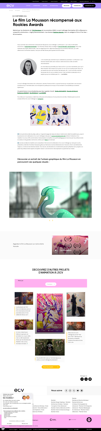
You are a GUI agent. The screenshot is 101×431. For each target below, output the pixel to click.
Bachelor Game (55, 411)
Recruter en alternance (84, 1)
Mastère (74, 398)
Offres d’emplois (74, 1)
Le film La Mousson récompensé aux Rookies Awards (31, 10)
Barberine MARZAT (23, 93)
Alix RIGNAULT (34, 93)
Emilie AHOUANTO (60, 91)
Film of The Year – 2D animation (66, 46)
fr (92, 1)
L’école (28, 5)
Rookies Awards (58, 32)
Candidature (77, 5)
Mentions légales (13, 429)
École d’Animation (42, 407)
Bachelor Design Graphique (58, 402)
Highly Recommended (31, 46)
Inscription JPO (89, 5)
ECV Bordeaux (36, 30)
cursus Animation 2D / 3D (58, 136)
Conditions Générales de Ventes (40, 429)
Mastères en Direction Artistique (80, 400)
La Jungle (76, 429)
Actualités (17, 10)
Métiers (45, 5)
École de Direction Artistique (37, 406)
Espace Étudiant (36, 1)
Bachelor (53, 400)
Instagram (40, 98)
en (94, 1)
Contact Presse (53, 429)
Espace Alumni (45, 1)
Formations (36, 5)
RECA (46, 139)
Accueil (11, 10)
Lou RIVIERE (42, 93)
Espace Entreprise (54, 1)
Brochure (66, 5)
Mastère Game (83, 411)
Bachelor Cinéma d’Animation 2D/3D (60, 407)
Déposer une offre (64, 1)
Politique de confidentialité (25, 429)
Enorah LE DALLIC (72, 91)
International (54, 5)
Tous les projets (48, 367)
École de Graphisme (35, 409)
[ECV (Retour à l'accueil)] (10, 5)
